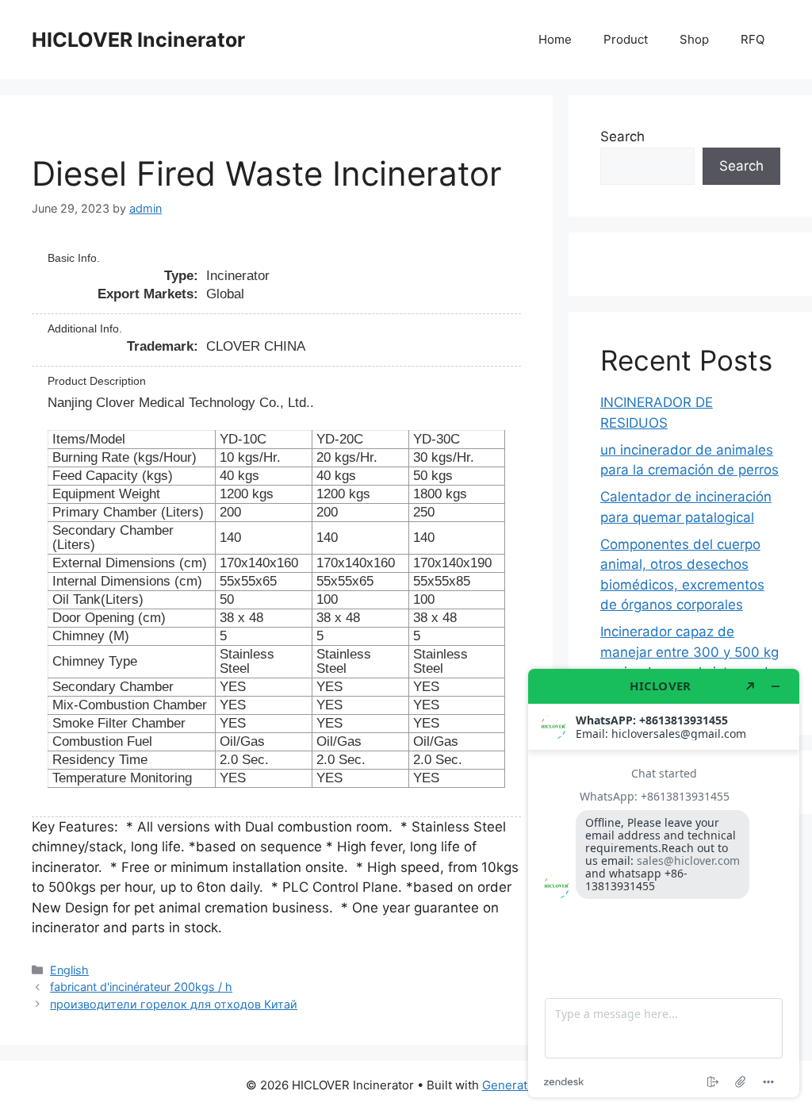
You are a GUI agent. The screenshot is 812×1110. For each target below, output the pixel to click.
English (69, 970)
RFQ (752, 39)
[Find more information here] (663, 883)
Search (622, 136)
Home (555, 39)
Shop (694, 39)
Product (625, 39)
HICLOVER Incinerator (138, 40)
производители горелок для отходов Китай (173, 1004)
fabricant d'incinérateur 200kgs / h (141, 986)
